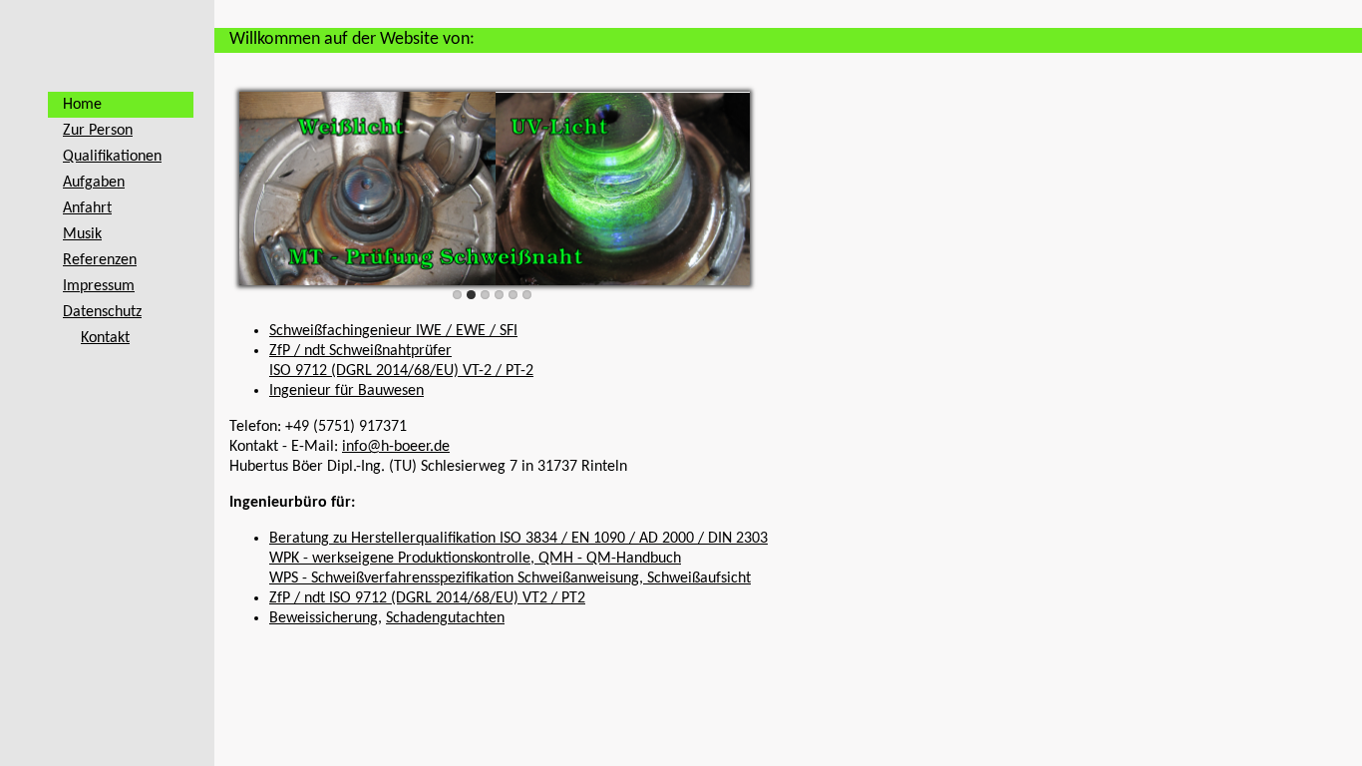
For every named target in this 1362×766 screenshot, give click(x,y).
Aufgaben (94, 183)
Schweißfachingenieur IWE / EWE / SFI (393, 331)
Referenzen (100, 260)
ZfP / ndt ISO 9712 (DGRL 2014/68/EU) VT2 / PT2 (427, 598)
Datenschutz (102, 312)
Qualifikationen (112, 157)
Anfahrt (87, 208)
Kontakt (105, 338)
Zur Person (98, 131)
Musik (82, 234)
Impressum (99, 286)
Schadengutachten (445, 618)
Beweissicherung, (325, 618)
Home (82, 105)
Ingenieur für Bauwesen (346, 391)
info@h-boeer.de (396, 447)
